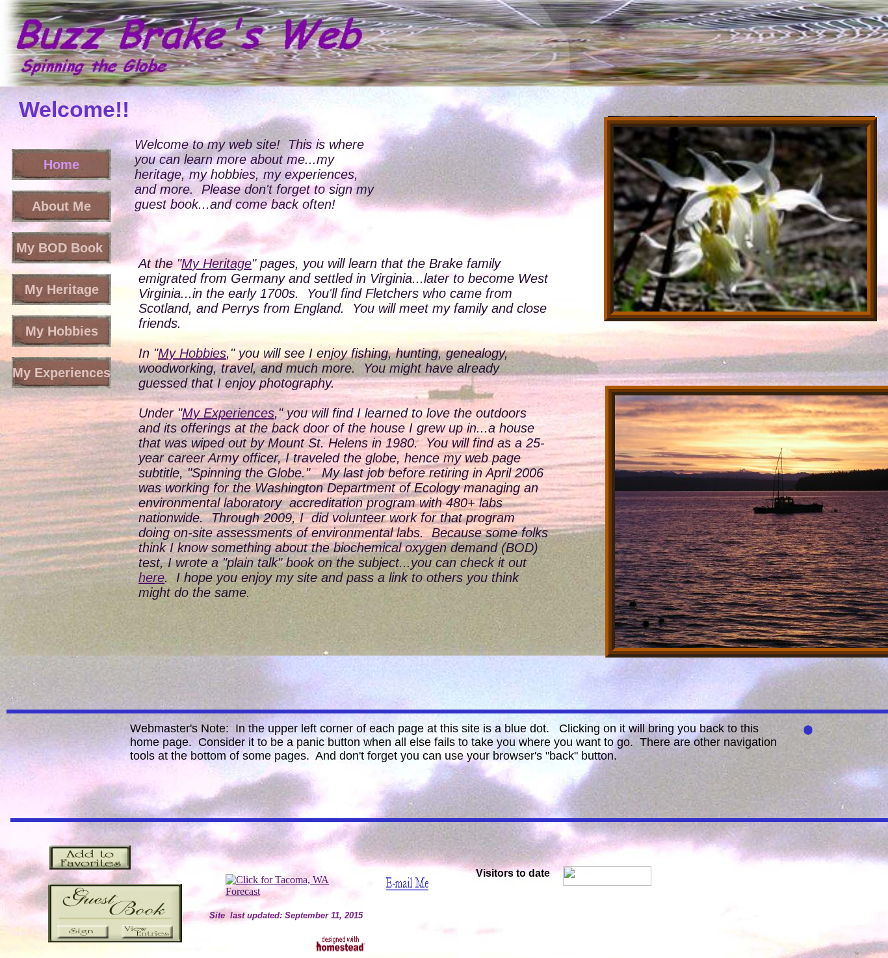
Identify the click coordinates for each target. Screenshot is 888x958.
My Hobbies (192, 353)
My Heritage (216, 263)
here (151, 577)
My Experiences (228, 413)
